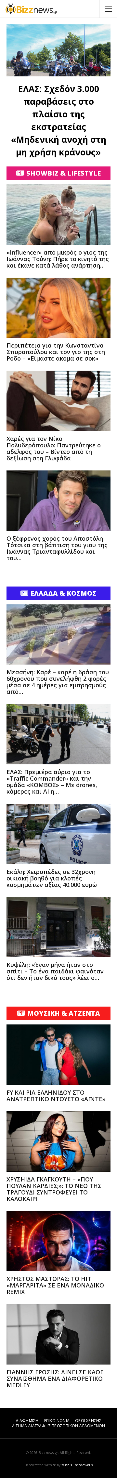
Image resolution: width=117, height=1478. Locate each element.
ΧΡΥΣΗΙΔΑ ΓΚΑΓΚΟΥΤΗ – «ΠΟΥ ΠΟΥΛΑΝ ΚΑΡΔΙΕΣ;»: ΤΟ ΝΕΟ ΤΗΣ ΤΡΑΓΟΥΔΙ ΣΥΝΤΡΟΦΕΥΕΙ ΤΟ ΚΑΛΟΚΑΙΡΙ (53, 1189)
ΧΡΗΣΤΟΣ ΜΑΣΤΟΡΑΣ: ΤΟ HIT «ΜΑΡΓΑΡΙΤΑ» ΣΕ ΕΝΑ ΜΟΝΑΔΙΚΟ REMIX (55, 1285)
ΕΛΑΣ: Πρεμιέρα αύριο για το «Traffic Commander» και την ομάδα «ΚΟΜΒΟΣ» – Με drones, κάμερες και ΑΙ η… (51, 781)
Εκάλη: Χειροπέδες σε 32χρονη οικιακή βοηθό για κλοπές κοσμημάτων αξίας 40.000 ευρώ (51, 878)
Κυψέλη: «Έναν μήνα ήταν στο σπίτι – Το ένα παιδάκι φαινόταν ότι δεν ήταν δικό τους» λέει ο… (55, 971)
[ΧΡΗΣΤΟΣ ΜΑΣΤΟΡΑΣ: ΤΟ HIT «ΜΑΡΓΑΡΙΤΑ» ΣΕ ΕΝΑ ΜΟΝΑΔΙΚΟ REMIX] (58, 1241)
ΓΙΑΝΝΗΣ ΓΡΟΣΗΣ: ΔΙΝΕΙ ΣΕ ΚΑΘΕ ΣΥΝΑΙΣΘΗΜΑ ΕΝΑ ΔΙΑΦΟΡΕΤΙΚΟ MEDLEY (55, 1378)
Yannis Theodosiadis (77, 1465)
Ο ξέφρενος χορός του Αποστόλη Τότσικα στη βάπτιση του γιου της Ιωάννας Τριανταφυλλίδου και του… (57, 548)
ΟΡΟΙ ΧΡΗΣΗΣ (88, 1420)
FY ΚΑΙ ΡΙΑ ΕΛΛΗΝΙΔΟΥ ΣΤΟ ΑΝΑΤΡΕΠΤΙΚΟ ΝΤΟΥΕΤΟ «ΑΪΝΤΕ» (56, 1096)
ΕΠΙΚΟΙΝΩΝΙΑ (57, 1420)
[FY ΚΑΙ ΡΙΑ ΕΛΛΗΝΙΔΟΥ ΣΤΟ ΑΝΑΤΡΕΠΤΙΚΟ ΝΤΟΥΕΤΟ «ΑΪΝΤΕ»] (58, 1054)
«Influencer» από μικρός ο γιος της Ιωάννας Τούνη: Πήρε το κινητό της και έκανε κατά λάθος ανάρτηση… (57, 258)
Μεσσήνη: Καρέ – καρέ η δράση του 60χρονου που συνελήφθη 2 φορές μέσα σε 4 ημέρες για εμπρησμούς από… (57, 681)
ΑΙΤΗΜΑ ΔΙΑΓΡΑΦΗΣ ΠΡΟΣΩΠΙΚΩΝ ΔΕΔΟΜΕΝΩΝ (58, 1426)
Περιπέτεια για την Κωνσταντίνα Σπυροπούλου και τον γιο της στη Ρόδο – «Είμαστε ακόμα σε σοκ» (55, 351)
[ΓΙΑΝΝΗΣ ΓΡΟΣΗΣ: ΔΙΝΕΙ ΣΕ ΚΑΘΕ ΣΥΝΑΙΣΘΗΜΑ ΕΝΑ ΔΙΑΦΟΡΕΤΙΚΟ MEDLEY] (58, 1334)
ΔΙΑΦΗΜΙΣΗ (27, 1420)
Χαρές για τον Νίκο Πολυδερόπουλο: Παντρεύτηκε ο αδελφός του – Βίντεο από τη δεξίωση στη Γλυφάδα (53, 448)
